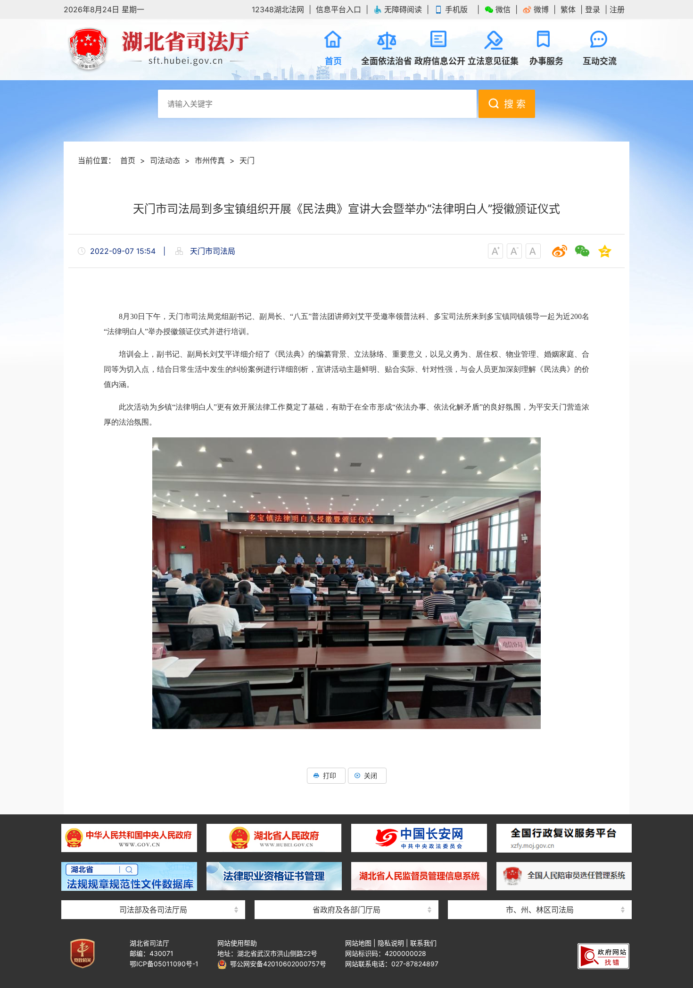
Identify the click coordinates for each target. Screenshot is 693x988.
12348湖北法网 (278, 9)
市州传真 (210, 160)
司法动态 (165, 160)
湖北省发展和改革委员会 (346, 817)
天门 (247, 160)
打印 (329, 775)
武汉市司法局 (540, 817)
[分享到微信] (582, 251)
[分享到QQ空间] (604, 251)
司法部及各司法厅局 (153, 909)
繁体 (568, 9)
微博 (541, 9)
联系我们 (423, 943)
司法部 (153, 817)
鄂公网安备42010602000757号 (276, 964)
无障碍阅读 (403, 9)
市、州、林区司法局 (540, 909)
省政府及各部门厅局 (346, 909)
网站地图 (358, 943)
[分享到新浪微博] (559, 251)
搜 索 (515, 104)
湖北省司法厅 (158, 49)
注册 (617, 9)
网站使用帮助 (237, 943)
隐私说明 (391, 943)
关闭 (370, 775)
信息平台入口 (338, 9)
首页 (127, 160)
